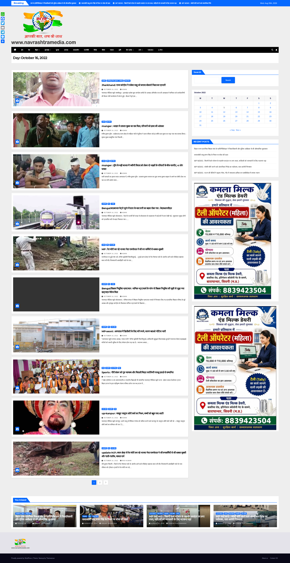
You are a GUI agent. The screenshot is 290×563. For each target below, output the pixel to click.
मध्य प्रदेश (112, 244)
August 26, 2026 (24, 523)
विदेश (95, 50)
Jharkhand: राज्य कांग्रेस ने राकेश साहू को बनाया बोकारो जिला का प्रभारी (134, 85)
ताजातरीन (76, 50)
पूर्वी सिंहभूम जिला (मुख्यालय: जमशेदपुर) (115, 80)
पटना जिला (114, 368)
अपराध (66, 50)
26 (224, 121)
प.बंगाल (112, 203)
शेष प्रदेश (129, 50)
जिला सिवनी (160, 513)
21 (247, 116)
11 (212, 112)
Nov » (238, 130)
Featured (153, 513)
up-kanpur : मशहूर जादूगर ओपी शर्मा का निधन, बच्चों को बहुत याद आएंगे (132, 413)
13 (236, 112)
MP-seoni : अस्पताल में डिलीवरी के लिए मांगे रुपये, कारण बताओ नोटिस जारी (134, 331)
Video (150, 50)
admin (124, 89)
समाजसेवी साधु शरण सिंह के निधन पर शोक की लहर (211, 155)
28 (247, 121)
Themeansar (50, 558)
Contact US (274, 558)
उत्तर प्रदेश (104, 409)
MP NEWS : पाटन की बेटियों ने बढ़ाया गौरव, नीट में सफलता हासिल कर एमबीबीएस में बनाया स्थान (227, 173)
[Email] (2, 27)
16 (270, 112)
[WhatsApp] (2, 14)
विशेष (103, 50)
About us (265, 558)
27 (236, 121)
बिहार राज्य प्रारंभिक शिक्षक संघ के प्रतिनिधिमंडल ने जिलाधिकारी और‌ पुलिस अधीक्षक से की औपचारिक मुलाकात (230, 149)
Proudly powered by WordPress (21, 558)
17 (200, 116)
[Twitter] (2, 23)
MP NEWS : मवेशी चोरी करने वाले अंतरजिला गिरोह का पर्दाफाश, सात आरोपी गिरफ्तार (223, 167)
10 (200, 112)
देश (29, 50)
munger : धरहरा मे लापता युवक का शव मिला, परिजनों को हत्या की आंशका (133, 126)
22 (259, 116)
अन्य (140, 50)
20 (236, 116)
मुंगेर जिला (109, 121)
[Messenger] (2, 36)
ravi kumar (127, 460)
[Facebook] (2, 18)
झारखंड (47, 50)
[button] (272, 50)
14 (247, 112)
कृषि (120, 50)
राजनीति (86, 50)
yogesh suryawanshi (177, 523)
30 (270, 121)
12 (224, 112)
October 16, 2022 (111, 89)
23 (270, 116)
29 (259, 121)
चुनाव (57, 50)
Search (197, 72)
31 (200, 125)
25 (212, 121)
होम (22, 50)
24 (200, 121)
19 (224, 116)
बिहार (37, 50)
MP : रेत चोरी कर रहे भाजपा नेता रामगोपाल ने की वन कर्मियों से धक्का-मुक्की (132, 249)
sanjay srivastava (42, 523)
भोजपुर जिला (28, 513)
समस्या (177, 513)
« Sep (232, 130)
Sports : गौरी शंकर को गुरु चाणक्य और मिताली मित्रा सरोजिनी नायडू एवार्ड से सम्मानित (137, 372)
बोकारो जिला (127, 80)
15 (259, 112)
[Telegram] (2, 32)
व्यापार (112, 50)
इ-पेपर (160, 50)
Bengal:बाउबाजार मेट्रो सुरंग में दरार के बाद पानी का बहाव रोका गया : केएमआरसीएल (137, 208)
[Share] (2, 41)
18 (212, 116)
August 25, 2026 (91, 523)
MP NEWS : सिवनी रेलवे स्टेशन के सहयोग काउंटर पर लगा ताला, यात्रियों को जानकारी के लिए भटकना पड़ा (230, 161)
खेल (103, 368)
